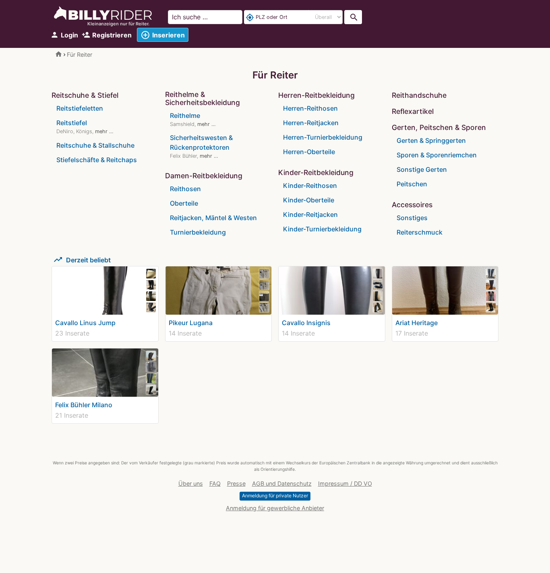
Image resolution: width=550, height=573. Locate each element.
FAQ (215, 483)
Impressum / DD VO (345, 483)
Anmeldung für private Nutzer (275, 496)
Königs (84, 131)
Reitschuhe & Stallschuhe (95, 145)
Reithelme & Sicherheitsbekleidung (202, 98)
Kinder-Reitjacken (310, 214)
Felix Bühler (183, 156)
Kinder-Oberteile (308, 200)
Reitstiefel (71, 123)
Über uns (190, 483)
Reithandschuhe (419, 95)
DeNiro (64, 131)
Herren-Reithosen (310, 108)
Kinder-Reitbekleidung (316, 172)
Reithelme (185, 115)
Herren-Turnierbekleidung (322, 137)
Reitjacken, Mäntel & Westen (213, 218)
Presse (236, 483)
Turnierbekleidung (198, 232)
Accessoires (412, 204)
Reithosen (185, 189)
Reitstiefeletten (79, 108)
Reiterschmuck (419, 232)
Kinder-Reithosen (310, 185)
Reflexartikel (413, 111)
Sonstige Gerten (422, 169)
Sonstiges (412, 218)
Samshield (182, 124)
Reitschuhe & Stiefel (85, 95)
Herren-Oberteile (309, 152)
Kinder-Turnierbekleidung (322, 229)
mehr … (104, 131)
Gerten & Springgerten (431, 140)
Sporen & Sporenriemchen (437, 155)
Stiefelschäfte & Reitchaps (96, 160)
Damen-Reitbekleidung (203, 175)
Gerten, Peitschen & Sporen (439, 127)
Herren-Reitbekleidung (316, 95)
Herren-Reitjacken (311, 123)
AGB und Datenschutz (282, 483)
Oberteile (184, 203)
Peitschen (412, 184)
